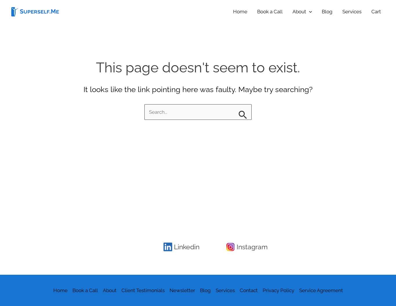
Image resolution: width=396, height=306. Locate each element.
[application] (309, 11)
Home (240, 11)
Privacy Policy (278, 290)
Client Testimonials (143, 290)
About (299, 11)
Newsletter (182, 290)
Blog (327, 11)
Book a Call (270, 11)
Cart (376, 11)
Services (352, 11)
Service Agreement (321, 290)
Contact (249, 290)
